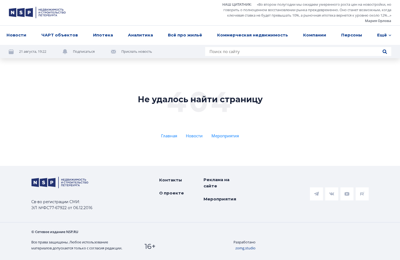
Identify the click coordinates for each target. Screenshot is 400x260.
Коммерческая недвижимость (252, 35)
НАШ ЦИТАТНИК (236, 4)
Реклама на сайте (216, 182)
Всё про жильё (185, 35)
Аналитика (140, 35)
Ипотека (103, 35)
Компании (314, 35)
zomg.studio (245, 248)
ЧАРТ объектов (59, 35)
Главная (169, 135)
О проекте (171, 193)
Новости (16, 35)
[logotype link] (37, 12)
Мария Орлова (378, 20)
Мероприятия (225, 135)
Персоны (351, 35)
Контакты (170, 179)
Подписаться (84, 51)
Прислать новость (136, 51)
